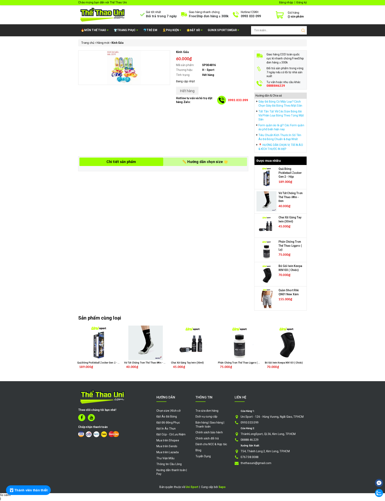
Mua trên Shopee (167, 440)
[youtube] (91, 417)
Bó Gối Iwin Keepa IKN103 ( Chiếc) (284, 362)
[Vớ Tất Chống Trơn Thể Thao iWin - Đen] (266, 201)
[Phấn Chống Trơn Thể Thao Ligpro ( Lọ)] (266, 249)
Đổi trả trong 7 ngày (161, 16)
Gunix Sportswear (222, 30)
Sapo (222, 487)
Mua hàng (154, 370)
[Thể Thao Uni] (102, 14)
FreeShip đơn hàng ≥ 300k (209, 16)
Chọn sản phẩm (109, 370)
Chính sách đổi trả (207, 438)
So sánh (5, 495)
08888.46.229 (249, 439)
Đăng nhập (286, 2)
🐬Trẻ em (150, 30)
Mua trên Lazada (167, 452)
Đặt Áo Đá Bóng (166, 416)
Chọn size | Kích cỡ (168, 410)
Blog (198, 450)
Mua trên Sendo (166, 446)
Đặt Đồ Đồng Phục (168, 422)
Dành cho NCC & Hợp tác (211, 444)
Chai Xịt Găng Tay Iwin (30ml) (187, 362)
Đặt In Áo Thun (166, 428)
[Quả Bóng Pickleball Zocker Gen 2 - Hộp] (266, 176)
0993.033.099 (238, 100)
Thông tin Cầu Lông (169, 464)
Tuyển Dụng (203, 456)
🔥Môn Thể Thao (94, 30)
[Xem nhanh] (98, 343)
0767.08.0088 (249, 457)
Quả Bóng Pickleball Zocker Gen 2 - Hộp (290, 172)
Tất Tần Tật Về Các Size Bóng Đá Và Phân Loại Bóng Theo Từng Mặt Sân (281, 115)
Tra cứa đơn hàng (207, 410)
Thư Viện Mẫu (165, 458)
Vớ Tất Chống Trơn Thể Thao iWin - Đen (291, 197)
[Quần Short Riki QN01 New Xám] (266, 298)
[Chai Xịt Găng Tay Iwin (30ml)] (266, 225)
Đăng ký (301, 2)
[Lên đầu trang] (379, 471)
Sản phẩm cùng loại (99, 318)
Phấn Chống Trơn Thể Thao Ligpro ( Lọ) (290, 245)
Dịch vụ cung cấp (206, 416)
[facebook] (81, 417)
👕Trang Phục (125, 30)
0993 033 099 (251, 16)
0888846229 (275, 85)
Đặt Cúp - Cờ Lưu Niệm (170, 434)
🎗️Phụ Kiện (171, 30)
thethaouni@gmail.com (256, 463)
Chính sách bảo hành (209, 432)
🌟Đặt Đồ (193, 30)
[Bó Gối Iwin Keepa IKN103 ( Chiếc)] (266, 274)
